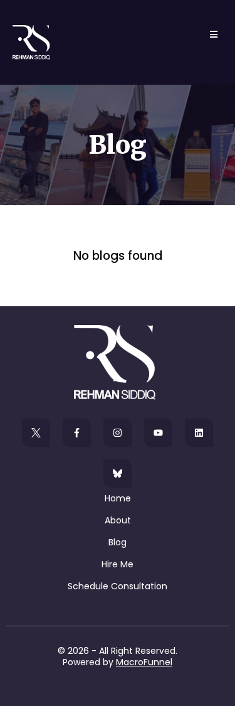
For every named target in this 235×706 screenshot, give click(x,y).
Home (118, 498)
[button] (211, 34)
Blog (117, 542)
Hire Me (117, 564)
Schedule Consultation (117, 586)
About (118, 520)
